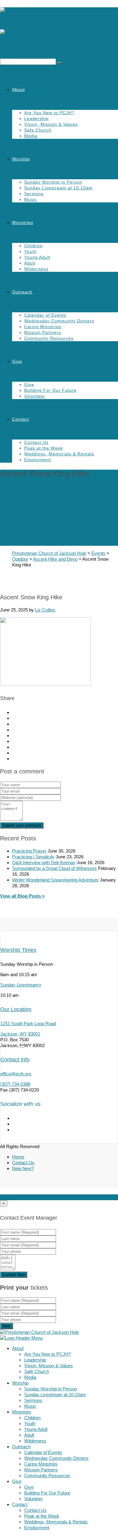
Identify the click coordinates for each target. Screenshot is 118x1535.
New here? (23, 1168)
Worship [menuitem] (20, 1383)
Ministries (22, 222)
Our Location (15, 1009)
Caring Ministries (42, 326)
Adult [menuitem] (29, 1435)
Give (17, 361)
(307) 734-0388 (15, 1084)
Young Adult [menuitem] (36, 1429)
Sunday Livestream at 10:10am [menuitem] (55, 1394)
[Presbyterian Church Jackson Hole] (59, 29)
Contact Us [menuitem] (35, 1510)
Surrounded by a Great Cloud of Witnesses (54, 868)
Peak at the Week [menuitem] (41, 1516)
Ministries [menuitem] (21, 1411)
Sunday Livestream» (20, 984)
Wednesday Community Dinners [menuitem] (56, 1458)
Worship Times (18, 950)
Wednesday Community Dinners (59, 320)
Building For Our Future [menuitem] (47, 1492)
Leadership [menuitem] (35, 1359)
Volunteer (34, 396)
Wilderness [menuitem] (35, 1440)
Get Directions (36, 1197)
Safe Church (37, 130)
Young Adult (37, 257)
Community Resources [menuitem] (47, 1475)
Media (31, 135)
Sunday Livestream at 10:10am (58, 187)
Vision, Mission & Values (51, 124)
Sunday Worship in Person (53, 182)
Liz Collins (45, 609)
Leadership (36, 118)
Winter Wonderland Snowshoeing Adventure (55, 879)
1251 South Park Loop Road (28, 1023)
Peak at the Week (43, 448)
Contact (20, 419)
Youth (30, 251)
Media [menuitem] (30, 1377)
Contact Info (15, 1060)
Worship (21, 158)
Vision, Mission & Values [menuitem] (48, 1365)
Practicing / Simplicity (33, 856)
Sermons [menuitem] (33, 1400)
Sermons (34, 193)
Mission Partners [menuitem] (41, 1469)
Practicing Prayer (29, 850)
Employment (37, 459)
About (18, 89)
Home (18, 1156)
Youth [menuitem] (29, 1423)
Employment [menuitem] (36, 1527)
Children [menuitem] (32, 1417)
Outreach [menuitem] (21, 1446)
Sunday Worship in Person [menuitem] (50, 1388)
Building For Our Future (50, 390)
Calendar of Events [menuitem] (43, 1452)
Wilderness (36, 268)
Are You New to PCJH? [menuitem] (47, 1354)
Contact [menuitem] (20, 1504)
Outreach (22, 291)
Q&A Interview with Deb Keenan (43, 862)
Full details (10, 1197)
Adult (29, 263)
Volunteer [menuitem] (33, 1498)
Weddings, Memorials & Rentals (59, 453)
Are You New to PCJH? (49, 112)
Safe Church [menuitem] (36, 1371)
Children (33, 245)
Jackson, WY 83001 (20, 1033)
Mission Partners (42, 332)
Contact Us (36, 442)
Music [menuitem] (30, 1406)
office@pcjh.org (15, 1073)
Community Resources (49, 338)
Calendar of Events (45, 315)
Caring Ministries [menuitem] (40, 1464)
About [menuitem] (18, 1348)
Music (30, 199)
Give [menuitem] (16, 1481)
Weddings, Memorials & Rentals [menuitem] (56, 1521)
